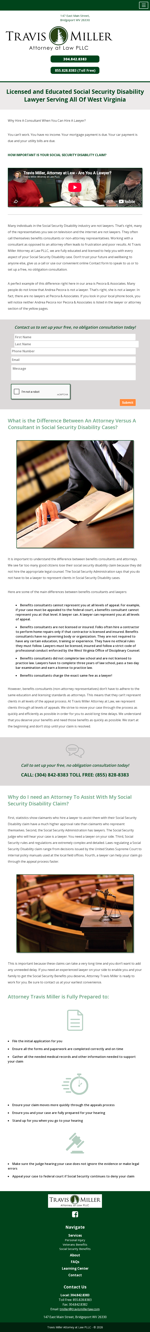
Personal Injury (75, 1240)
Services (75, 1235)
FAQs (75, 1262)
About (75, 1255)
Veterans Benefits (75, 1244)
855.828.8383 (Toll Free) (75, 70)
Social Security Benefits (75, 1249)
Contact (75, 1275)
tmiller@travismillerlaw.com (80, 1309)
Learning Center (75, 1268)
